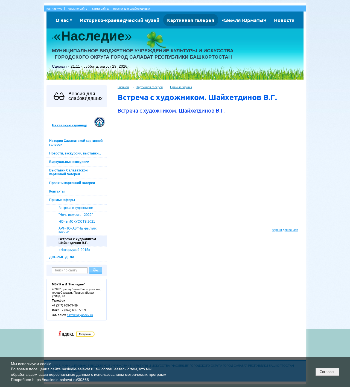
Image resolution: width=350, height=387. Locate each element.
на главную (54, 8)
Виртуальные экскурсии (69, 162)
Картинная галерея (190, 20)
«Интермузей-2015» (74, 250)
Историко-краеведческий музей (119, 20)
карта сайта (100, 8)
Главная (123, 87)
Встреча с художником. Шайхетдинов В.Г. (78, 241)
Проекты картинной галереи (72, 183)
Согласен (327, 372)
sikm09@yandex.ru (80, 315)
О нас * (64, 20)
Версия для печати (285, 229)
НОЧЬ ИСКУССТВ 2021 (77, 221)
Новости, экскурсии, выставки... (75, 153)
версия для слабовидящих (131, 8)
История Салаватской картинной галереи (76, 143)
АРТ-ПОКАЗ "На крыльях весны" (78, 230)
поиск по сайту (77, 8)
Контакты (57, 191)
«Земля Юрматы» (244, 20)
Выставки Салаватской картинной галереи (68, 172)
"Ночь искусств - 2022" (76, 215)
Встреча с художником (76, 208)
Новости (284, 20)
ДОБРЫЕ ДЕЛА (61, 257)
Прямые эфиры (62, 200)
